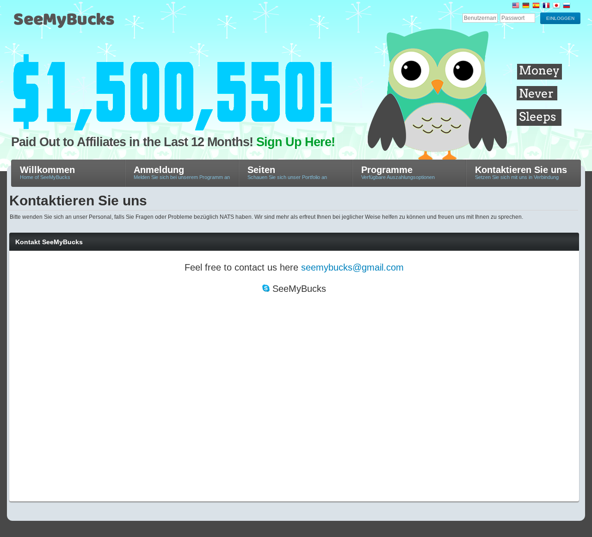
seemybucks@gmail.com (352, 267)
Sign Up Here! (295, 142)
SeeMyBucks (108, 23)
